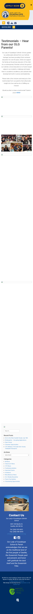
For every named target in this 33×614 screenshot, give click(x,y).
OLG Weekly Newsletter (11, 477)
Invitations (8, 472)
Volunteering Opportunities (12, 481)
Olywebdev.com (25, 582)
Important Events (10, 470)
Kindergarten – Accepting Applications (15, 440)
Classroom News (10, 463)
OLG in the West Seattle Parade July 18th (16, 438)
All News (7, 461)
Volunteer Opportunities (11, 444)
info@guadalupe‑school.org (16, 581)
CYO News (8, 466)
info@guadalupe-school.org (16, 534)
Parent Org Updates (10, 479)
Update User (16, 584)
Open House (8, 442)
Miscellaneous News (10, 474)
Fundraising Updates (10, 468)
